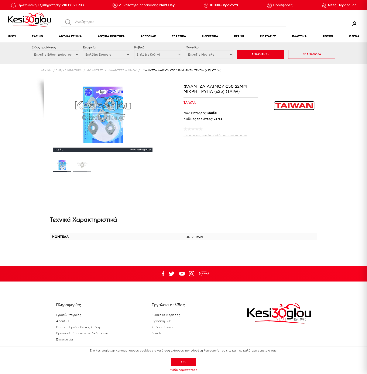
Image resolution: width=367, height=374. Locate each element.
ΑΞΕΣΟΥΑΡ (148, 36)
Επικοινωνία (64, 339)
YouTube (171, 273)
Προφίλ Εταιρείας (68, 315)
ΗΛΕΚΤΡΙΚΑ (210, 36)
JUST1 (12, 36)
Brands (156, 333)
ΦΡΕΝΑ (354, 36)
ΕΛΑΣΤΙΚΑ (179, 36)
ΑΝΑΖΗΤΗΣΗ (260, 54)
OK (183, 362)
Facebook (161, 273)
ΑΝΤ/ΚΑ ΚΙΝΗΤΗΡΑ (111, 36)
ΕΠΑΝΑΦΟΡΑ (312, 54)
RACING (37, 36)
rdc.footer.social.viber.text (204, 273)
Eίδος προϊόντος (44, 47)
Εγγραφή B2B (161, 321)
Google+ (192, 273)
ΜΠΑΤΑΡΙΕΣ (268, 36)
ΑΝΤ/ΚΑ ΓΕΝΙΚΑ (70, 36)
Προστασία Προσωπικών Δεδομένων (82, 333)
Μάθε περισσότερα (184, 370)
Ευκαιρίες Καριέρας (166, 315)
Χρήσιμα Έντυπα (163, 327)
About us (62, 321)
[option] (62, 166)
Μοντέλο (192, 47)
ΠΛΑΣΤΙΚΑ (299, 36)
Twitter (182, 273)
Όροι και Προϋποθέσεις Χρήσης (79, 327)
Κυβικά (139, 47)
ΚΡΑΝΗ (239, 36)
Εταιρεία (89, 47)
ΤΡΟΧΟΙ (328, 36)
